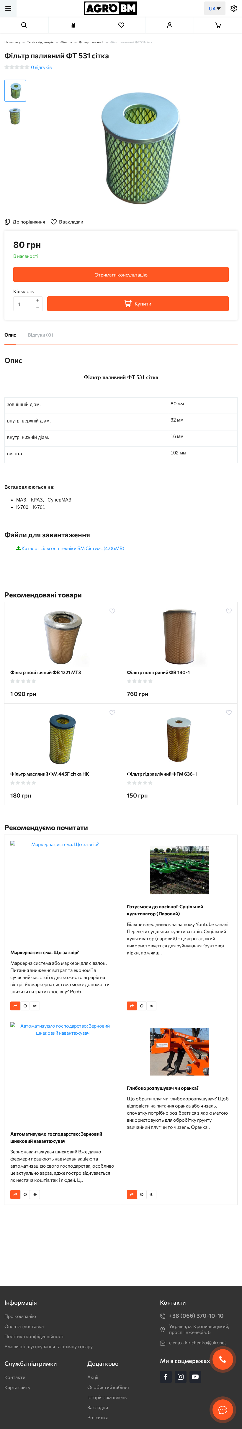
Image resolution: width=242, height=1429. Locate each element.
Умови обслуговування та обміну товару (48, 1346)
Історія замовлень (107, 1397)
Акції (92, 1377)
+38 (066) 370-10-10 (196, 1315)
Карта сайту (17, 1387)
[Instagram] (181, 1377)
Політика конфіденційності (34, 1336)
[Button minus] (37, 307)
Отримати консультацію (121, 274)
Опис (10, 334)
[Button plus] (37, 300)
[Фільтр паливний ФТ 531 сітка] (136, 146)
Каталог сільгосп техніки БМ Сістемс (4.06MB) (73, 548)
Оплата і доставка (24, 1326)
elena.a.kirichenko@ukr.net (197, 1342)
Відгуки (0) (40, 334)
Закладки (97, 1407)
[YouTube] (195, 1377)
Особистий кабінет (108, 1387)
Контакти (14, 1377)
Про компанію (20, 1316)
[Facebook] (166, 1377)
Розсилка (97, 1417)
